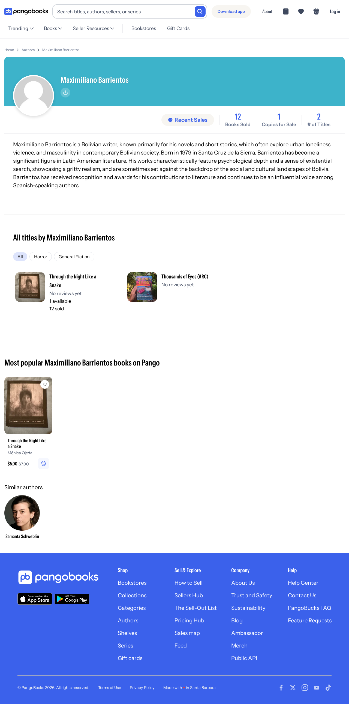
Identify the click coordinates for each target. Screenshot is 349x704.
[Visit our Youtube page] (316, 687)
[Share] (65, 92)
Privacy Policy (142, 687)
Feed (180, 645)
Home (9, 50)
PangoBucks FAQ (309, 608)
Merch (239, 645)
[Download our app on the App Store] (34, 599)
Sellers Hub (188, 595)
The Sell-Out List (195, 608)
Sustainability (248, 608)
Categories (132, 608)
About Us (243, 583)
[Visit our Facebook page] (281, 687)
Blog (237, 620)
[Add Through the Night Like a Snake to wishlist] (44, 384)
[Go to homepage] (26, 12)
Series (125, 645)
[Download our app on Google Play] (72, 599)
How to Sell (188, 583)
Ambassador (247, 633)
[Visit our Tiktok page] (328, 687)
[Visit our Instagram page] (305, 687)
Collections (132, 595)
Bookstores (143, 28)
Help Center (303, 583)
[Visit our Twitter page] (293, 687)
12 (238, 117)
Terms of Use (109, 687)
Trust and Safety (251, 595)
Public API (244, 658)
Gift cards (130, 658)
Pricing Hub (189, 620)
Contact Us (302, 595)
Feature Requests (310, 620)
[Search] (200, 11)
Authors (28, 50)
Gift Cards (178, 28)
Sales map (187, 633)
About (267, 11)
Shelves (127, 633)
